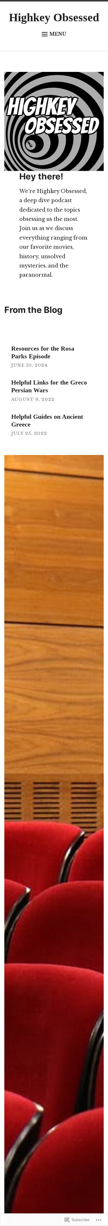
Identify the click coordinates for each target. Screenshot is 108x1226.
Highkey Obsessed (54, 17)
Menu (57, 34)
